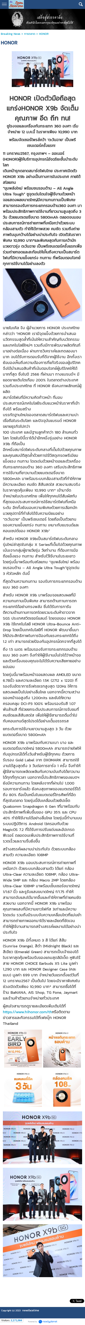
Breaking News (10, 34)
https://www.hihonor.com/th (27, 1012)
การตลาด (29, 34)
